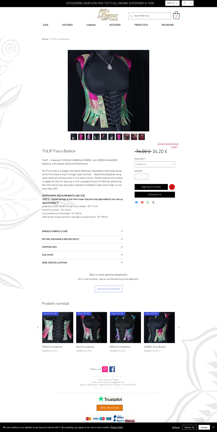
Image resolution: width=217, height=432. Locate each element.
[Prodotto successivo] (179, 327)
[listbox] (172, 3)
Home (45, 39)
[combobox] (155, 172)
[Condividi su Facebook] (136, 210)
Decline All (189, 427)
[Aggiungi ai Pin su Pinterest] (142, 210)
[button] (172, 3)
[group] (108, 332)
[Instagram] (105, 369)
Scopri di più (144, 160)
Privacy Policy (116, 427)
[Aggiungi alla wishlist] (172, 195)
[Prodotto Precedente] (38, 327)
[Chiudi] (213, 427)
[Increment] (146, 184)
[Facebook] (112, 369)
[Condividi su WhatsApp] (148, 210)
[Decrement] (137, 184)
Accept (204, 427)
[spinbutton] (141, 184)
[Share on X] (153, 210)
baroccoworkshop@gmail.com (111, 382)
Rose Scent (140, 166)
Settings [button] (176, 427)
